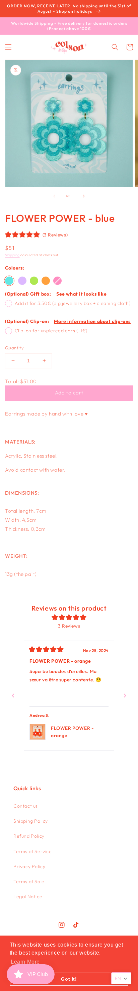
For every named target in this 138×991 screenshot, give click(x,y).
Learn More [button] (25, 962)
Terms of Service (32, 851)
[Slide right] (83, 196)
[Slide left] (54, 196)
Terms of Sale (29, 881)
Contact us (25, 806)
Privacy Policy (29, 866)
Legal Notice (27, 896)
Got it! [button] (69, 979)
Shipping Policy (30, 821)
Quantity (14, 347)
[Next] (125, 696)
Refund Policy (29, 836)
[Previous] (13, 696)
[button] (8, 47)
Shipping (12, 255)
